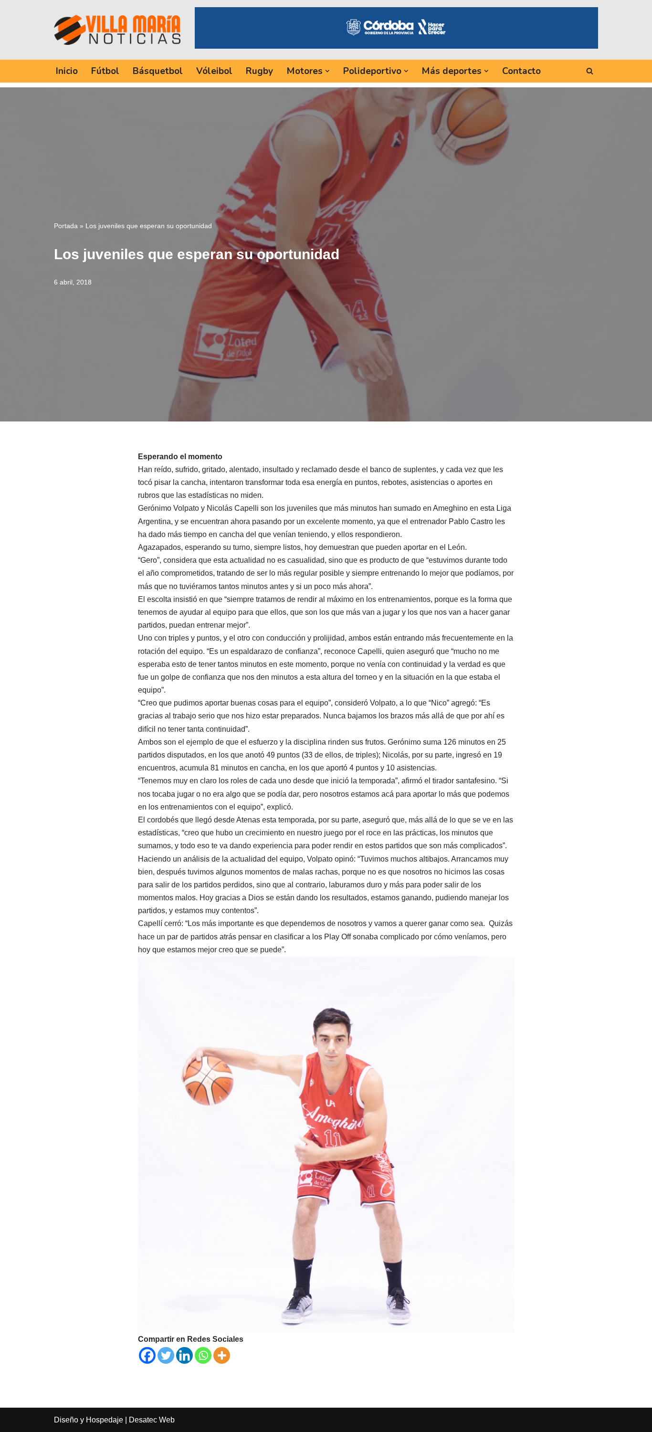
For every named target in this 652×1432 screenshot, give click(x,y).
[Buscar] (589, 70)
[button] (327, 71)
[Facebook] (147, 1355)
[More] (221, 1355)
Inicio (67, 71)
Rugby (259, 71)
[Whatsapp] (203, 1355)
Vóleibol (214, 71)
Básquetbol (158, 71)
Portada (66, 226)
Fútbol (105, 71)
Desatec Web (152, 1420)
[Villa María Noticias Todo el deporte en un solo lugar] (117, 29)
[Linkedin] (184, 1355)
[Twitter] (166, 1355)
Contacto (521, 71)
